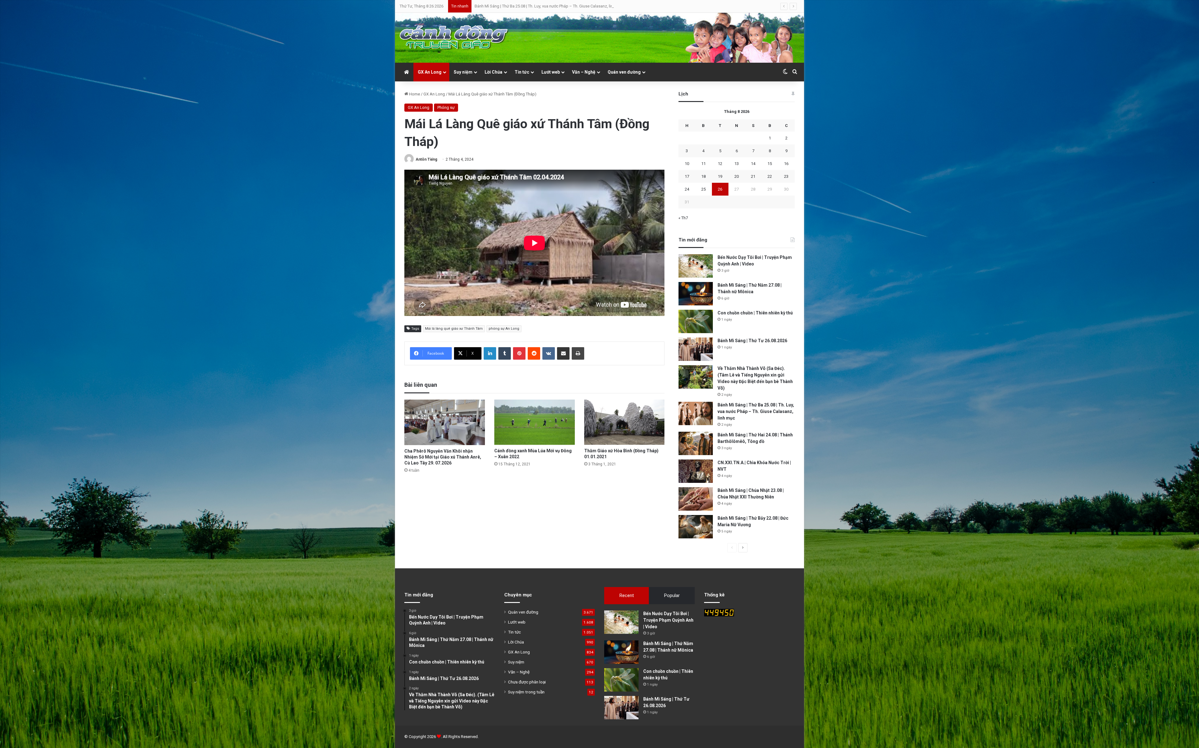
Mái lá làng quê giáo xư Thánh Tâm (454, 329)
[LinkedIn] (490, 353)
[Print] (578, 353)
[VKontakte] (548, 353)
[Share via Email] (563, 353)
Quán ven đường (624, 72)
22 (769, 176)
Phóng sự (446, 107)
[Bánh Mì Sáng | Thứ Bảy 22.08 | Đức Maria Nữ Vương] (695, 526)
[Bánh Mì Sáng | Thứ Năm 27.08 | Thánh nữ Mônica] (695, 293)
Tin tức (522, 72)
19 (720, 176)
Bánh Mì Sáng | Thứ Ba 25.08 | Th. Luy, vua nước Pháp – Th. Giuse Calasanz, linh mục (756, 411)
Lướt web (550, 72)
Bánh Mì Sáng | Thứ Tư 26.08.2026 (752, 340)
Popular (672, 595)
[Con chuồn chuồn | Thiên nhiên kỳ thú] (695, 321)
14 (753, 163)
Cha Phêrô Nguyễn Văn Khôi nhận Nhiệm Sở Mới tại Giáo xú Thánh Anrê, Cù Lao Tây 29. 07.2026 (442, 457)
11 (703, 163)
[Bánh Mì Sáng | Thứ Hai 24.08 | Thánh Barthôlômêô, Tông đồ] (695, 443)
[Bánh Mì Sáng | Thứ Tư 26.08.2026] (695, 349)
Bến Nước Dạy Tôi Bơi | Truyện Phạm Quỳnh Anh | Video (668, 620)
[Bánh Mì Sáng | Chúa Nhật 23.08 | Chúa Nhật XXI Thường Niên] (695, 499)
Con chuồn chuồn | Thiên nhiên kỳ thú (755, 312)
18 (703, 176)
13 (736, 163)
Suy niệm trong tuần (526, 691)
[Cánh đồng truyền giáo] (454, 37)
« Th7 (683, 218)
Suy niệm (463, 72)
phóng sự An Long (504, 329)
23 (786, 176)
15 (769, 163)
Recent (626, 595)
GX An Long (430, 72)
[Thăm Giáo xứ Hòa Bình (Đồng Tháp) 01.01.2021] (624, 422)
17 (687, 176)
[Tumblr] (504, 353)
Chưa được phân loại (527, 681)
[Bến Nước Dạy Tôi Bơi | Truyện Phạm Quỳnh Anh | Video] (695, 266)
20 (736, 176)
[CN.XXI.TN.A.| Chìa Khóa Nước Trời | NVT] (695, 471)
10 (687, 163)
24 (687, 189)
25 (703, 189)
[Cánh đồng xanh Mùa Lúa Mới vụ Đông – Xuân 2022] (534, 422)
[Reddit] (534, 353)
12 (720, 163)
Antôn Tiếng (426, 159)
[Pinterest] (519, 353)
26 (720, 189)
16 (786, 163)
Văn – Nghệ (583, 72)
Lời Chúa (493, 72)
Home (414, 94)
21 (753, 176)
